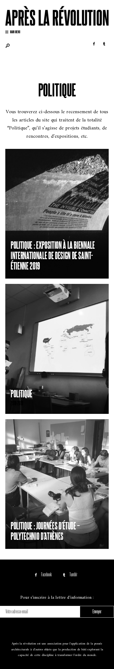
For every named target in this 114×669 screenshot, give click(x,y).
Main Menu (15, 31)
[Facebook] (94, 44)
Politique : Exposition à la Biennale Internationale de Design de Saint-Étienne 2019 (53, 255)
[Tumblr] (104, 44)
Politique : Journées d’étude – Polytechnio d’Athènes (45, 530)
